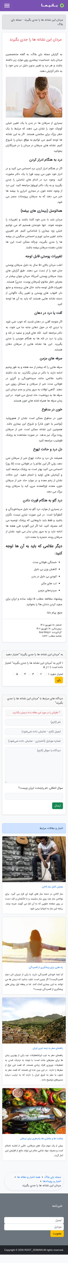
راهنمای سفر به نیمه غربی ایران (48, 1048)
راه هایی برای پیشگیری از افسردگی (46, 967)
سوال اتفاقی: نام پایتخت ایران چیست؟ (40, 788)
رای (59, 680)
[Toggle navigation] (7, 5)
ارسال (57, 805)
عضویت (57, 1233)
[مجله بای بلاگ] (53, 5)
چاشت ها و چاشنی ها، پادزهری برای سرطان (41, 1138)
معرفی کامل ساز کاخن (52, 887)
